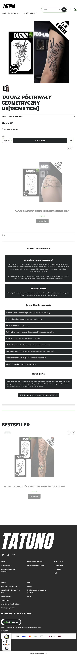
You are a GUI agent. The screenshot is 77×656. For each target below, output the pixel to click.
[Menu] (10, 634)
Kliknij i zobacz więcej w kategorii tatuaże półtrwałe (38, 395)
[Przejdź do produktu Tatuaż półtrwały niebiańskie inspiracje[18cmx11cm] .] (42, 181)
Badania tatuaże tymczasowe (34, 561)
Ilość (3, 136)
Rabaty (55, 573)
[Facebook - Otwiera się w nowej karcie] (3, 555)
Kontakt (3, 561)
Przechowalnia (57, 569)
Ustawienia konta (58, 565)
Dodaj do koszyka (40, 140)
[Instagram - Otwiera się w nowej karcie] (8, 555)
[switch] (7, 648)
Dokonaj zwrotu (5, 600)
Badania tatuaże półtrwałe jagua (35, 565)
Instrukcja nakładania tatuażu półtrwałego (8, 570)
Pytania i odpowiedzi (6, 565)
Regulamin (3, 582)
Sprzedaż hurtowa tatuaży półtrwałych (11, 604)
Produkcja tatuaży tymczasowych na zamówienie (36, 591)
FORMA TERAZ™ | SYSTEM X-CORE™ (10, 586)
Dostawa (29, 586)
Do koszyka (42, 221)
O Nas (28, 582)
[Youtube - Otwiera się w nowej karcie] (14, 555)
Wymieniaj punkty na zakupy (8, 608)
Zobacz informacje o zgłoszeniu (23, 364)
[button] (64, 9)
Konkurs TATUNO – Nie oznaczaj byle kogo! (10, 591)
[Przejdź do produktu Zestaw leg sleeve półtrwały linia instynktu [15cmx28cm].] (34, 457)
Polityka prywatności (6, 596)
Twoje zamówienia (58, 561)
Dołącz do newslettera (11, 622)
